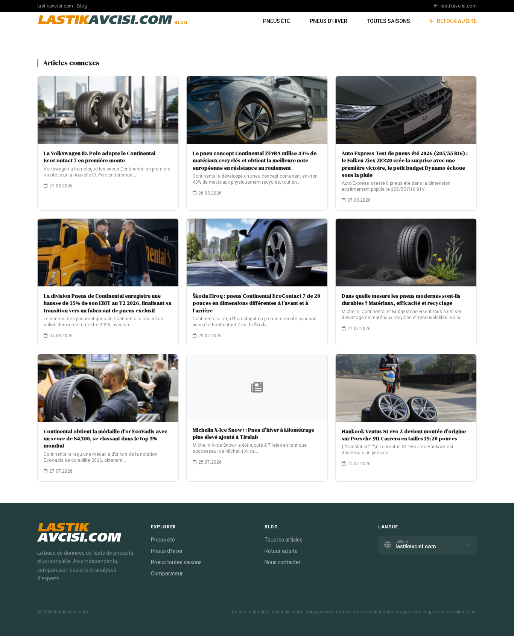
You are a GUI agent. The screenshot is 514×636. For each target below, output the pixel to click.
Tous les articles (284, 540)
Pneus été (276, 21)
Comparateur (167, 574)
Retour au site (456, 21)
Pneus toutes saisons (176, 562)
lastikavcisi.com (458, 6)
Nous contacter (283, 562)
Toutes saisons (388, 21)
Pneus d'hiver (328, 21)
